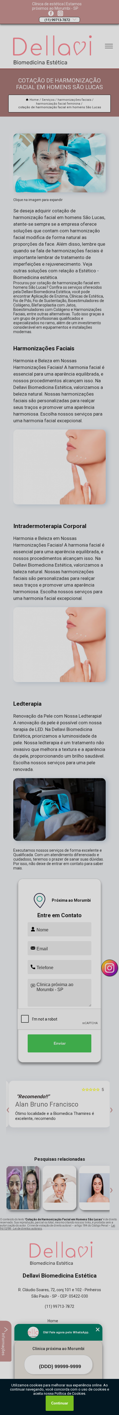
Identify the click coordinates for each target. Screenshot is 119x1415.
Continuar (59, 1403)
